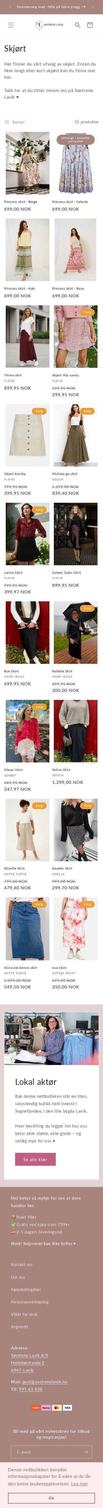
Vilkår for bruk (24, 1314)
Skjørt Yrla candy (65, 375)
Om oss (18, 1277)
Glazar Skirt (13, 770)
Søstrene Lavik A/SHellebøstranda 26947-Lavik (29, 1363)
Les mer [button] (79, 1484)
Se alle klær (35, 1159)
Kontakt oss (22, 1264)
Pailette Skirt (62, 671)
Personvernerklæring (29, 1302)
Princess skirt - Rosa (68, 288)
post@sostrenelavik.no (45, 1381)
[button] (11, 25)
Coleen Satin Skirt (66, 572)
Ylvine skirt (13, 375)
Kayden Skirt (62, 868)
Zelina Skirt (61, 770)
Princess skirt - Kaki (19, 288)
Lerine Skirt (13, 572)
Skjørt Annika (15, 474)
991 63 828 (31, 1389)
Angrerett (19, 1326)
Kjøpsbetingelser (26, 1289)
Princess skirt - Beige (20, 202)
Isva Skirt (59, 968)
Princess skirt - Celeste (70, 202)
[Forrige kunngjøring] (10, 7)
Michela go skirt (65, 474)
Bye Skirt (11, 671)
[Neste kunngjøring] (93, 7)
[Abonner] (86, 1451)
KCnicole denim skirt (20, 968)
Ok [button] (51, 1498)
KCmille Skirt (14, 868)
